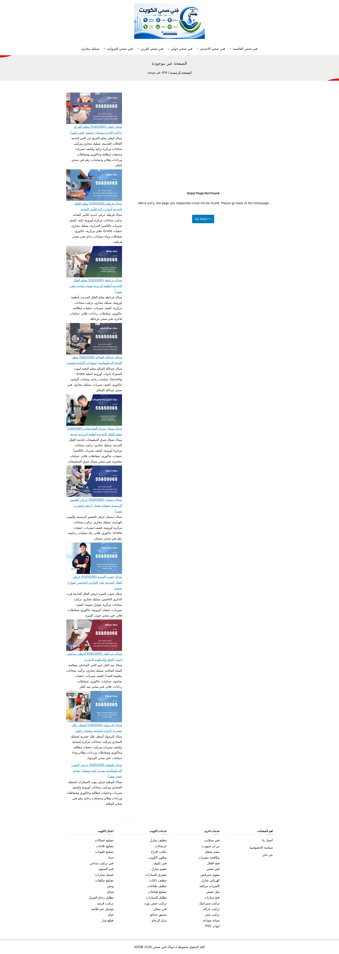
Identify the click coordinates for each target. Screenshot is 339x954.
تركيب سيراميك (209, 903)
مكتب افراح (159, 852)
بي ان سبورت (210, 846)
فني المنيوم (106, 869)
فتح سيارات (212, 897)
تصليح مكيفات (104, 880)
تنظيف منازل (158, 840)
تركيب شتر (212, 914)
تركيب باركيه (211, 909)
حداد (111, 857)
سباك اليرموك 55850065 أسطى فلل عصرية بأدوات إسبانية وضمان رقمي (97, 728)
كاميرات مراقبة (209, 886)
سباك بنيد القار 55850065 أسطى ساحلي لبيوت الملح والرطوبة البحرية (94, 656)
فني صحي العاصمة (245, 49)
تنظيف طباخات (157, 886)
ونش (110, 886)
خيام (111, 914)
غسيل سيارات (104, 874)
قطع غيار (108, 920)
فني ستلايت (212, 840)
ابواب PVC (212, 926)
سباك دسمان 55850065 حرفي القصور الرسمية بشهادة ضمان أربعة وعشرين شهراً (96, 505)
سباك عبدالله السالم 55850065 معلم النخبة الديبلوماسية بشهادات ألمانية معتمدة (94, 360)
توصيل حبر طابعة (102, 909)
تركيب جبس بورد (155, 903)
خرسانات (161, 846)
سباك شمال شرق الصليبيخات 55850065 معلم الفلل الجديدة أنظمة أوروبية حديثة (94, 431)
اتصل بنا (267, 840)
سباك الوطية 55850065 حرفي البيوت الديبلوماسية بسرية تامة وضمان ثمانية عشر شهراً (96, 770)
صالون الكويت (157, 857)
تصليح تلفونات (104, 852)
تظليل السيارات (156, 897)
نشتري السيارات (156, 874)
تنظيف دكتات (158, 880)
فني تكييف (160, 863)
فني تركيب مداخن (102, 863)
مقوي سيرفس (210, 874)
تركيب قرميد (105, 903)
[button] (231, 49)
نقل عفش (213, 892)
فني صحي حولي (181, 49)
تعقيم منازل (159, 869)
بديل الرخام (159, 920)
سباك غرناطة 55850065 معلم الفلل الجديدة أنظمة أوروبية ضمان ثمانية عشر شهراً (96, 286)
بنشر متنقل (212, 852)
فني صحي (213, 869)
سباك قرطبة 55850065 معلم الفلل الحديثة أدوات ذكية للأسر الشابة (98, 206)
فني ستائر (160, 909)
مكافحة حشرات (209, 857)
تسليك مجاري (90, 49)
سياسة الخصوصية (261, 847)
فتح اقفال (213, 863)
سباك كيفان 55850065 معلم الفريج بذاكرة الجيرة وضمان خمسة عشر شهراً (96, 129)
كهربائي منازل (210, 880)
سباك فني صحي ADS (154, 947)
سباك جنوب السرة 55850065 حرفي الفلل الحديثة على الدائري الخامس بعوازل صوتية (94, 582)
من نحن (267, 854)
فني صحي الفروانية (120, 49)
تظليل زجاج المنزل (101, 897)
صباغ (110, 892)
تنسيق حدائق (158, 914)
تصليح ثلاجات (105, 846)
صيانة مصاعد (211, 920)
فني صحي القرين (152, 49)
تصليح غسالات (104, 840)
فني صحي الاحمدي (212, 49)
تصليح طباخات (157, 892)
